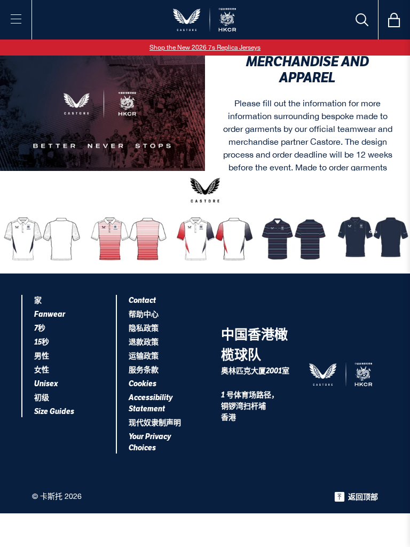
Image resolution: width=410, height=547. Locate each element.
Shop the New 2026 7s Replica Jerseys (205, 47)
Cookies (142, 383)
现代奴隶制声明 (155, 422)
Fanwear (49, 314)
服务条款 (144, 369)
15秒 (41, 342)
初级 (41, 397)
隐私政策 (144, 328)
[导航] (16, 18)
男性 (41, 356)
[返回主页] (204, 20)
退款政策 (144, 342)
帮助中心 (144, 314)
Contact (142, 300)
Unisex (46, 383)
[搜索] (362, 19)
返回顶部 (363, 497)
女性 (41, 369)
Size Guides (54, 411)
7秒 (39, 328)
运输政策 (144, 356)
